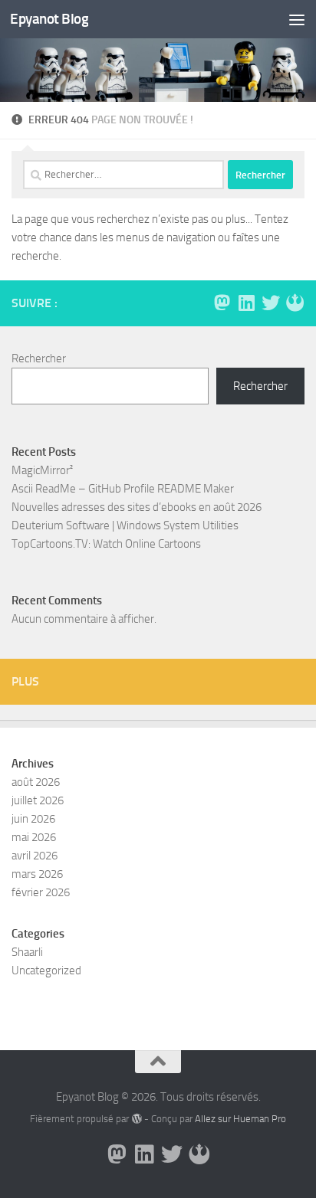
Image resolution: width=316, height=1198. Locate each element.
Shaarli (27, 952)
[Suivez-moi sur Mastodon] (221, 302)
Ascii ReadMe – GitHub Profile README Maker (123, 489)
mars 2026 (37, 874)
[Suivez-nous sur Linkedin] (246, 302)
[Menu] (297, 19)
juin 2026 (33, 819)
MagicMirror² (42, 470)
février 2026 (41, 892)
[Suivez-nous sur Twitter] (271, 302)
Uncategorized (46, 970)
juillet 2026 (38, 800)
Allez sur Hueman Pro (240, 1118)
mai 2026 (34, 837)
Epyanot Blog (49, 19)
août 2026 (36, 782)
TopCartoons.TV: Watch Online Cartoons (106, 544)
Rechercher (39, 358)
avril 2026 (35, 855)
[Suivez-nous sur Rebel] (295, 302)
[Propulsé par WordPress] (136, 1119)
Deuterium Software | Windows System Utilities (125, 525)
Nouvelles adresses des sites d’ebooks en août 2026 (137, 507)
